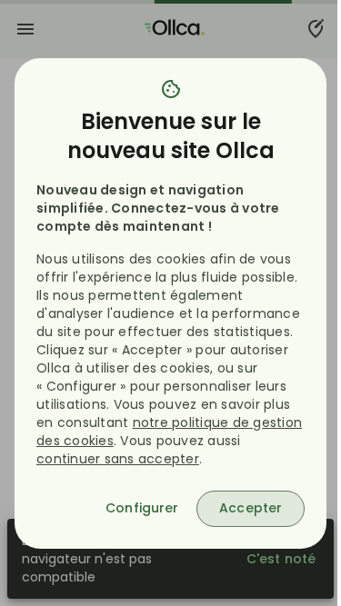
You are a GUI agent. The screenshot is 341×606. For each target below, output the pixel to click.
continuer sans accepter (117, 459)
